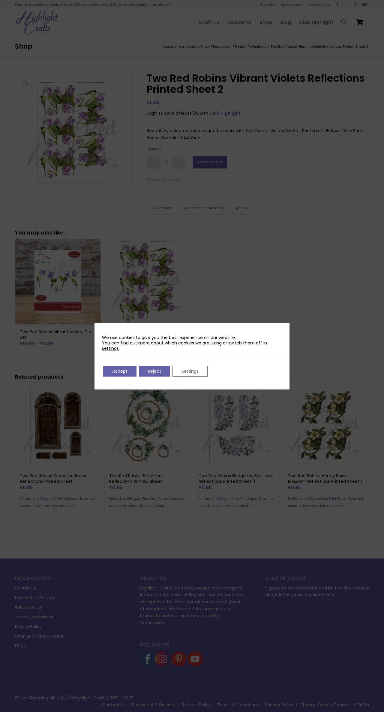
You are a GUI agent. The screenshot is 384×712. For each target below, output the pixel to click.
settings (110, 348)
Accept (120, 371)
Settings (190, 371)
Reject (154, 371)
